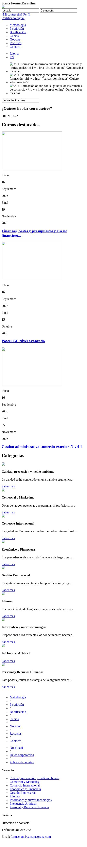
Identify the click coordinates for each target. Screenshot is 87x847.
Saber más (8, 486)
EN (12, 57)
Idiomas (15, 796)
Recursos (15, 43)
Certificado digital (13, 18)
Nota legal (16, 747)
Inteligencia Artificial (23, 803)
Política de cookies (22, 762)
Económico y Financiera (25, 789)
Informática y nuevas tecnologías (31, 800)
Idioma (14, 53)
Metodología (18, 25)
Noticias (15, 39)
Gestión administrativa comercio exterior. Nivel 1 (42, 446)
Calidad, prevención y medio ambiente (34, 778)
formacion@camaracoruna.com (31, 836)
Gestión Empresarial (23, 792)
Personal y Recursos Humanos (29, 807)
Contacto (15, 46)
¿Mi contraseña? (12, 14)
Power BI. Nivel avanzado (23, 341)
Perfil (26, 14)
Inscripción (17, 28)
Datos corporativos (22, 755)
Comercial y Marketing (24, 781)
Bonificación (18, 32)
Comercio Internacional (25, 785)
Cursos (14, 36)
